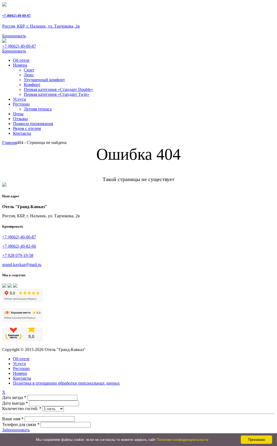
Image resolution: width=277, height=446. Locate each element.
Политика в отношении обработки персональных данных (66, 383)
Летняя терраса (38, 109)
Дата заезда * (14, 397)
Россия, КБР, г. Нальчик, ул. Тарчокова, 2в (41, 26)
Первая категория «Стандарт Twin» (56, 94)
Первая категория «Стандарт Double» (58, 89)
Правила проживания (33, 123)
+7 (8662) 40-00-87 (16, 16)
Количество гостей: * (21, 408)
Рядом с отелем (27, 128)
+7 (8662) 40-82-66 (19, 246)
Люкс (29, 75)
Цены (18, 114)
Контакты (22, 133)
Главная (9, 142)
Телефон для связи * (20, 424)
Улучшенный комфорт (44, 79)
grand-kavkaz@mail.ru (21, 264)
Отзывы (20, 118)
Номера (20, 65)
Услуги (19, 99)
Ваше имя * (13, 419)
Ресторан (21, 104)
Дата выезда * (15, 403)
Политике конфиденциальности (182, 440)
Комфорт (32, 84)
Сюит (29, 70)
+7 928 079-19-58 (17, 255)
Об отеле (21, 60)
